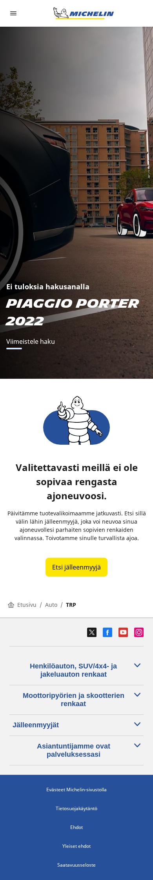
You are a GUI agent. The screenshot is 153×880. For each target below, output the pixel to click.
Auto (51, 604)
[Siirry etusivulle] (83, 13)
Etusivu (26, 604)
